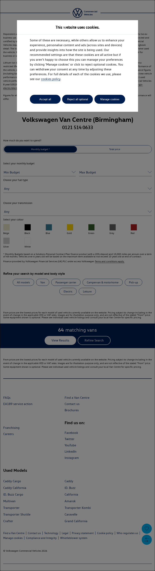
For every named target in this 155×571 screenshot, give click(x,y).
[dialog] (77, 285)
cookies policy (50, 79)
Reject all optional (77, 99)
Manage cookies (109, 99)
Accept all (45, 99)
